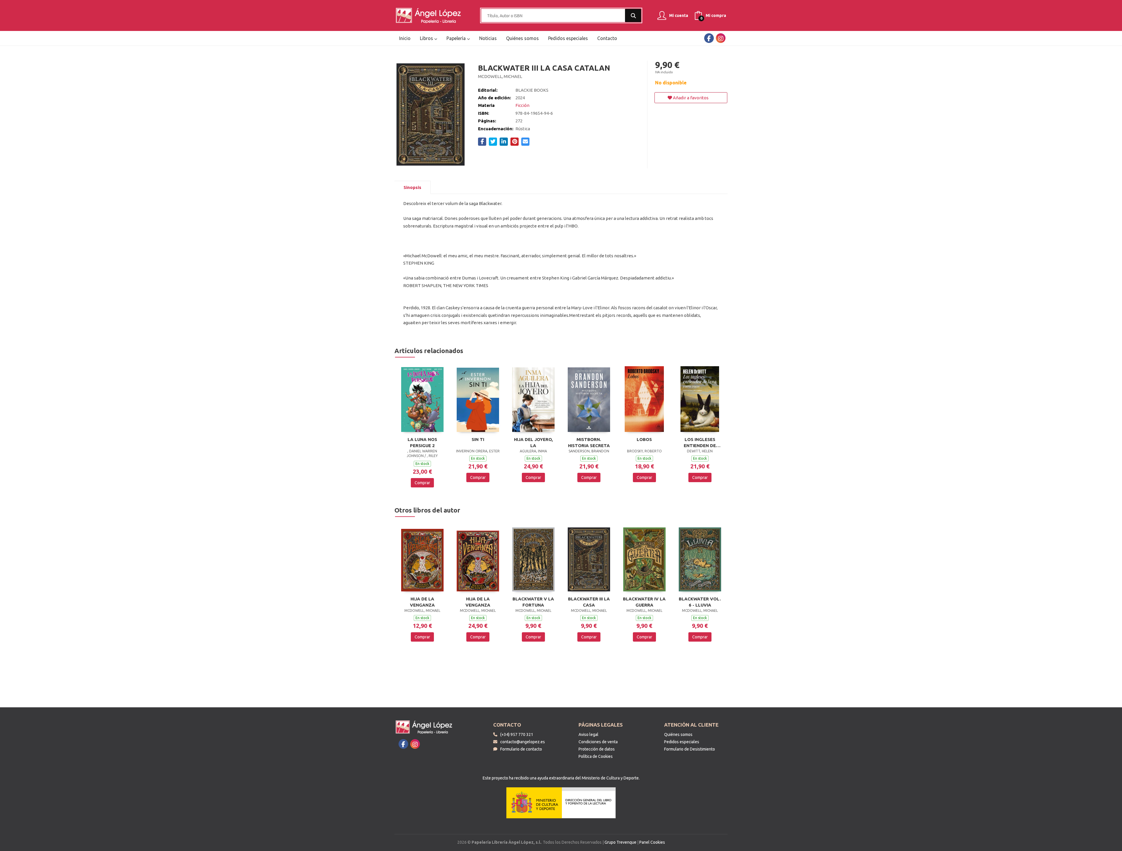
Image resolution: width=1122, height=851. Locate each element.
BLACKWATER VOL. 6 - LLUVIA (700, 601)
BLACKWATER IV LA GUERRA (644, 601)
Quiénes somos (678, 734)
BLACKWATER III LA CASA (589, 601)
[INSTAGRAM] (721, 38)
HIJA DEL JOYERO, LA (533, 442)
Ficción (522, 105)
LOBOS (644, 439)
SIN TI (478, 439)
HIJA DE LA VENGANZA (422, 601)
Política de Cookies (596, 756)
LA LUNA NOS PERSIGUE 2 (422, 442)
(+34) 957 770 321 (516, 734)
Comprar (422, 482)
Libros (427, 38)
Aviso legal (588, 734)
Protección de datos (597, 749)
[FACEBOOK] (709, 38)
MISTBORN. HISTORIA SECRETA (589, 442)
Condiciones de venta (598, 741)
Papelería (456, 38)
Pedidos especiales (681, 741)
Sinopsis (412, 187)
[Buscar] (633, 15)
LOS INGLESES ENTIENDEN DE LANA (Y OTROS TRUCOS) (700, 442)
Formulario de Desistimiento (689, 749)
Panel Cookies (652, 842)
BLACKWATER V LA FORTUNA (533, 601)
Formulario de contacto (521, 749)
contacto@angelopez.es (522, 741)
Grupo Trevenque (620, 842)
